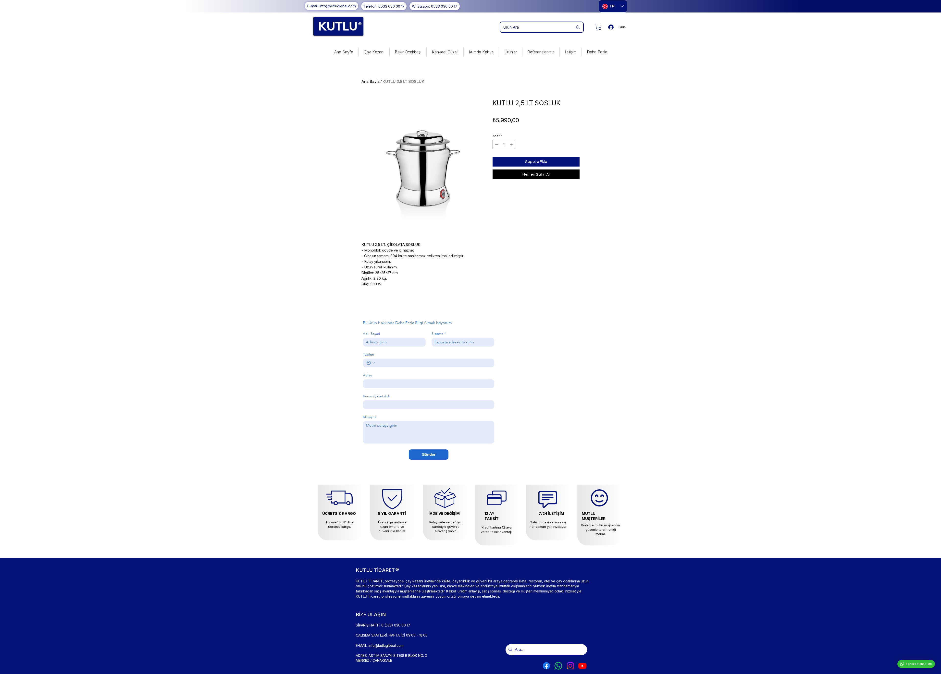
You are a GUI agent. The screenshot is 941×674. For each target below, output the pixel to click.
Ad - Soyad (371, 334)
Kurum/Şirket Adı (376, 396)
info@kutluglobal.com (386, 645)
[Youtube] (582, 666)
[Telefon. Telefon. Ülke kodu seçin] (371, 363)
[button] (599, 27)
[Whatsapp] (558, 666)
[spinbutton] (504, 144)
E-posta (439, 334)
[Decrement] (496, 144)
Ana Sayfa (370, 81)
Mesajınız (370, 417)
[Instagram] (570, 666)
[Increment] (512, 144)
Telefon (368, 354)
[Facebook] (546, 666)
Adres (367, 375)
